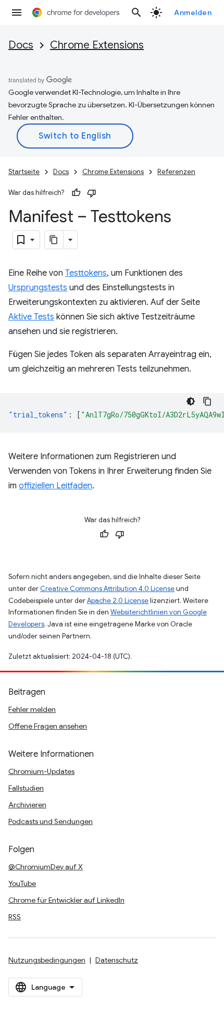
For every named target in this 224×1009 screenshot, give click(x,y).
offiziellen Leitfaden (55, 486)
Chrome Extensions (97, 45)
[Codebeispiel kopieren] (207, 401)
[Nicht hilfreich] (91, 193)
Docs (20, 45)
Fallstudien (26, 788)
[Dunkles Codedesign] (190, 401)
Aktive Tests (31, 317)
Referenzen (176, 171)
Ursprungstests (37, 287)
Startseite (24, 171)
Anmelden (192, 12)
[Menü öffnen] (16, 12)
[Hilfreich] (76, 193)
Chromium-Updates (41, 771)
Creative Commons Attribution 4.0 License (107, 588)
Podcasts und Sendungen (50, 821)
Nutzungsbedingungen (46, 960)
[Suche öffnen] (136, 12)
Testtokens (86, 273)
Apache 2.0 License (117, 600)
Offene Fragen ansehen (47, 726)
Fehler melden (32, 709)
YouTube (22, 883)
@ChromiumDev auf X (45, 866)
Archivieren (27, 804)
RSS (14, 916)
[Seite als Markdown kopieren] (54, 240)
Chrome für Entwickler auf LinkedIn (66, 900)
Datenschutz (116, 960)
